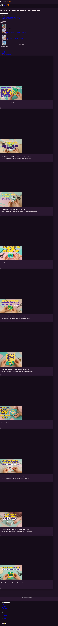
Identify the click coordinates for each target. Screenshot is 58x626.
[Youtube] (5, 623)
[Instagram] (2, 623)
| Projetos (4, 5)
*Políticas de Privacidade (29, 598)
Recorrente (3, 53)
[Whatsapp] (4, 623)
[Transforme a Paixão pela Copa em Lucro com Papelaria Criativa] (11, 473)
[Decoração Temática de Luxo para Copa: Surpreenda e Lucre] (11, 419)
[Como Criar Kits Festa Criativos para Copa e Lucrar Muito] (11, 99)
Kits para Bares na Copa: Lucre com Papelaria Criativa (13, 582)
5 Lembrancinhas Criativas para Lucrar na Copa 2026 (13, 209)
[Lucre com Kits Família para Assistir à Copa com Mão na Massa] (11, 526)
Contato (4, 618)
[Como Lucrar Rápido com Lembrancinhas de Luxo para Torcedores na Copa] (11, 313)
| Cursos (3, 6)
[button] (4, 21)
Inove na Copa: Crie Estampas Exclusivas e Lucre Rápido (11, 17)
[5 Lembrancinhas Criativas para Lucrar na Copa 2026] (11, 206)
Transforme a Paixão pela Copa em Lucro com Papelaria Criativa (15, 476)
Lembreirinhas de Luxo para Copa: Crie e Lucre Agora (11, 20)
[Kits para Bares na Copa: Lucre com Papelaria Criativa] (11, 579)
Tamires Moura (29, 597)
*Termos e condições (23, 598)
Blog (4, 612)
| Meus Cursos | (5, 7)
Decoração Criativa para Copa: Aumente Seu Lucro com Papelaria (13, 19)
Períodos (3, 52)
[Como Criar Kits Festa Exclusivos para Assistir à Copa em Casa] (11, 366)
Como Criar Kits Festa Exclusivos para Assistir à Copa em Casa (15, 369)
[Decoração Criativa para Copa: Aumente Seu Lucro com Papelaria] (11, 153)
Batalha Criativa (4, 48)
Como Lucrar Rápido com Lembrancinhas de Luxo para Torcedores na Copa (18, 316)
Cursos (3, 49)
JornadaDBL (5, 615)
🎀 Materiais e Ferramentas (6, 54)
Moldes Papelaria (5, 51)
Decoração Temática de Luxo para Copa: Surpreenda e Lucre (14, 422)
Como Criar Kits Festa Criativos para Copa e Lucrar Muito (11, 18)
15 (2, 594)
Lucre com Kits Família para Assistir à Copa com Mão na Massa (15, 529)
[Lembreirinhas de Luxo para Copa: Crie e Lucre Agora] (11, 259)
